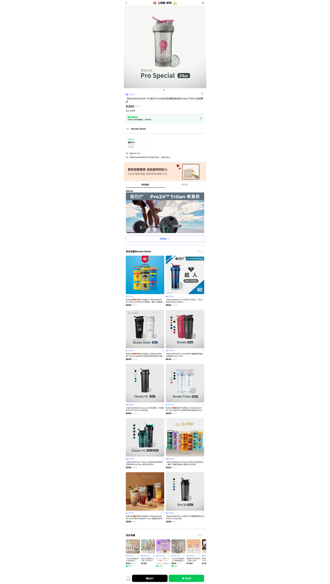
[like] (162, 296)
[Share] (202, 93)
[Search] (203, 2)
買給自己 (150, 578)
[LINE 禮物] (165, 3)
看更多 (199, 251)
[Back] (126, 2)
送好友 (188, 578)
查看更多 (163, 239)
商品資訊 (145, 184)
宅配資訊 (184, 184)
